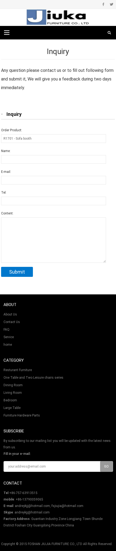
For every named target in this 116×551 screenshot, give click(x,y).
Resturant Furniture (18, 370)
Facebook (103, 4)
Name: (6, 151)
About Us (10, 314)
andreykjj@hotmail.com (32, 512)
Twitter (111, 4)
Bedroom (10, 400)
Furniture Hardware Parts (22, 415)
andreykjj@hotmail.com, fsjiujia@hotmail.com (49, 506)
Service (9, 337)
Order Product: (11, 130)
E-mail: (6, 172)
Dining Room (13, 385)
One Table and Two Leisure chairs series (33, 377)
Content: (7, 213)
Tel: (3, 192)
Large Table (12, 408)
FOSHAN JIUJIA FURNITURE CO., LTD (55, 544)
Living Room (13, 393)
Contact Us (12, 322)
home (8, 345)
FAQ (6, 329)
